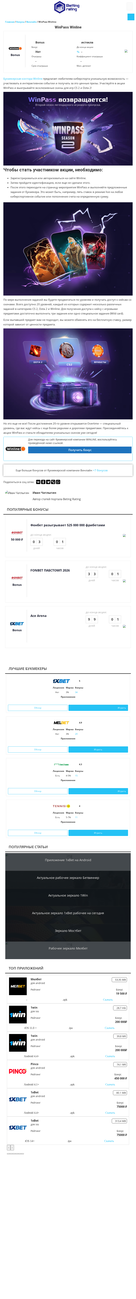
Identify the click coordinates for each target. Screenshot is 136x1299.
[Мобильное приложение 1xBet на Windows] (73, 701)
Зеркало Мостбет (68, 931)
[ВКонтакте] (38, 482)
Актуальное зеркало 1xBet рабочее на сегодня (68, 913)
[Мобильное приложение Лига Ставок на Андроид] (72, 785)
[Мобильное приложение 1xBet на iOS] (63, 701)
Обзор (37, 707)
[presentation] (8, 1147)
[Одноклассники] (43, 482)
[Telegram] (48, 482)
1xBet (35, 1092)
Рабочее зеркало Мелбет (68, 948)
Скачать (108, 999)
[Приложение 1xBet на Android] (68, 701)
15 (76, 775)
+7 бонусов (100, 470)
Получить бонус (80, 450)
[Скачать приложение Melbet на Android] (68, 743)
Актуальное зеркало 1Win (68, 895)
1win (34, 1007)
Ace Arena (38, 616)
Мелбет (36, 979)
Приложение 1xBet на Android (68, 860)
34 (76, 692)
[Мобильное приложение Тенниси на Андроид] (72, 826)
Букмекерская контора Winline (22, 78)
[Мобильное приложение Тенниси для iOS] (64, 826)
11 (76, 817)
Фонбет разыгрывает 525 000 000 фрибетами (67, 525)
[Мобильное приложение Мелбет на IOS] (63, 743)
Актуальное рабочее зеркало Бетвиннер (68, 878)
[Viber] (53, 482)
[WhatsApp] (58, 482)
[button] (8, 1153)
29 (76, 733)
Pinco (34, 1064)
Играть (122, 707)
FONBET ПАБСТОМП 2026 (50, 570)
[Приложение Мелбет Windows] (73, 743)
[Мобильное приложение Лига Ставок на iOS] (64, 785)
